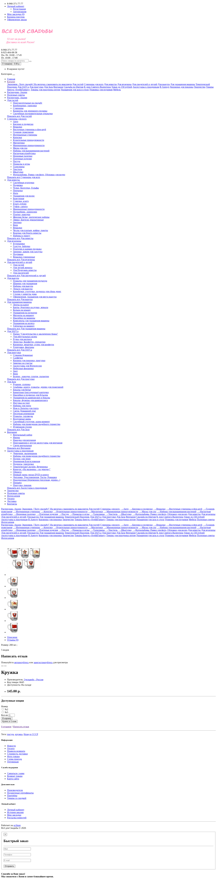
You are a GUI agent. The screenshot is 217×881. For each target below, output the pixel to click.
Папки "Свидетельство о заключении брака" (35, 334)
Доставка (11, 501)
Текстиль (17, 169)
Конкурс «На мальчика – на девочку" (31, 469)
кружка (18, 734)
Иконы (16, 437)
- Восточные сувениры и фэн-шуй (184, 509)
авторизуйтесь (21, 662)
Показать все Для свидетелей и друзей (26, 275)
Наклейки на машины (24, 318)
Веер (15, 225)
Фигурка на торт (21, 403)
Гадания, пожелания (23, 132)
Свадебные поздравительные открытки (33, 113)
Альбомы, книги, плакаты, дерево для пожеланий (38, 387)
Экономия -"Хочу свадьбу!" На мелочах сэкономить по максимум (55, 509)
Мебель (117, 89)
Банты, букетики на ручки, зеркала (30, 307)
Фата (15, 193)
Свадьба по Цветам (73, 87)
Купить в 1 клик (9, 721)
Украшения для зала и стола (75, 89)
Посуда (16, 161)
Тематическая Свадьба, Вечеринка (30, 466)
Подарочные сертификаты (20, 793)
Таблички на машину (24, 326)
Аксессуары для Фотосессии (27, 366)
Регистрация (19, 9)
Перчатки (18, 190)
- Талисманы (97, 514)
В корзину (6, 718)
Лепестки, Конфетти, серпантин (29, 342)
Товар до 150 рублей (121, 87)
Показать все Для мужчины (21, 259)
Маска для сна (20, 148)
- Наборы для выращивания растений (176, 511)
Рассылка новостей (16, 817)
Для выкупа (164, 84)
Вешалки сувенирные (24, 257)
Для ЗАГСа (23, 87)
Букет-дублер (19, 204)
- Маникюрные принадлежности (120, 511)
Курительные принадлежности (28, 140)
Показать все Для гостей (19, 116)
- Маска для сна (147, 511)
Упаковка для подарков (101, 89)
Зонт (15, 371)
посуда (10, 734)
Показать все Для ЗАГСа (19, 350)
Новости (11, 746)
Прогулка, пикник (22, 485)
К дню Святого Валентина (97, 87)
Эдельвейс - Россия (33, 679)
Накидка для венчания (24, 440)
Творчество (199, 87)
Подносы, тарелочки (23, 464)
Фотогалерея (13, 496)
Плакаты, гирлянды (23, 416)
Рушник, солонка (21, 384)
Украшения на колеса (23, 323)
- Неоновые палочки (24, 514)
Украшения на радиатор (25, 312)
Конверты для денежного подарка (30, 111)
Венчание (58, 87)
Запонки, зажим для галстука (27, 251)
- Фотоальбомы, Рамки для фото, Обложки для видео (159, 514)
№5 (6, 712)
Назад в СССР (31, 734)
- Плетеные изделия (47, 514)
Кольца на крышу (22, 310)
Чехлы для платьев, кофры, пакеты (30, 230)
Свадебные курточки (23, 182)
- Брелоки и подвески (141, 509)
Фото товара (13, 756)
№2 (6, 709)
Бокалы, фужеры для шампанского (30, 400)
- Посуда (63, 514)
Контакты (12, 504)
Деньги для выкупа (22, 289)
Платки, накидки (21, 214)
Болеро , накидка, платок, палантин (31, 376)
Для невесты (110, 84)
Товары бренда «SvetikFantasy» (90, 519)
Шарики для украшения (25, 283)
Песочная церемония (23, 413)
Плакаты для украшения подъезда (30, 281)
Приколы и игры (21, 164)
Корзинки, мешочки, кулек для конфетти (33, 344)
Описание (12, 637)
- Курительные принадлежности (70, 511)
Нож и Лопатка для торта (26, 408)
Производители (15, 790)
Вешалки (17, 127)
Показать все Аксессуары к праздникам (27, 488)
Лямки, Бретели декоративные (28, 219)
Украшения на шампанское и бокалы (31, 397)
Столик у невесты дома (25, 294)
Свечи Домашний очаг (24, 411)
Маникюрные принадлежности (29, 145)
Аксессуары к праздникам (146, 87)
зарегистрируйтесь (43, 662)
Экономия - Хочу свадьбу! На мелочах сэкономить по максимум (39, 84)
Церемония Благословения (26, 461)
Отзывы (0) (12, 640)
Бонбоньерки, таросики (25, 105)
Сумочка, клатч (21, 201)
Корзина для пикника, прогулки (29, 360)
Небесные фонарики (23, 368)
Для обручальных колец (25, 336)
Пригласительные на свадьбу (27, 103)
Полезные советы (16, 95)
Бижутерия (18, 198)
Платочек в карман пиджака (27, 249)
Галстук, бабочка (21, 246)
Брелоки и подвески (23, 124)
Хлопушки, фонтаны (23, 347)
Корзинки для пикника (181, 87)
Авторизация (19, 11)
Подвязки (18, 185)
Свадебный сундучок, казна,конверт (31, 421)
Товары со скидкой (16, 798)
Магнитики (19, 142)
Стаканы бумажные (23, 355)
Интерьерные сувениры (25, 135)
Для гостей (77, 84)
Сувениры (18, 108)
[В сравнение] (5, 665)
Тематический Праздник (77, 517)
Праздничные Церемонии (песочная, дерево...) (36, 480)
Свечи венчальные (22, 445)
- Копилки (47, 511)
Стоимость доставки (17, 754)
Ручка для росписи (22, 339)
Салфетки (18, 358)
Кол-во (4, 715)
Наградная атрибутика (24, 153)
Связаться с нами (15, 773)
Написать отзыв (21, 726)
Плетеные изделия (22, 158)
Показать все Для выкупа (20, 299)
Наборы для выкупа (23, 286)
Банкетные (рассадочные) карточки (31, 392)
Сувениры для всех (93, 84)
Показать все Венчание (19, 448)
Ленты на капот (21, 304)
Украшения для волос (24, 196)
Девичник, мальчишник (25, 453)
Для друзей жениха (22, 267)
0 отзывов (6, 726)
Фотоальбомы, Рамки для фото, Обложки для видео (39, 174)
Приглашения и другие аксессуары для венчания (37, 443)
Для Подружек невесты (25, 270)
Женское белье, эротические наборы (31, 217)
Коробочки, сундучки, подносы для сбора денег (37, 291)
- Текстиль (111, 514)
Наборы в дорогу (21, 235)
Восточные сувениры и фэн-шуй (29, 129)
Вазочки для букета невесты (27, 233)
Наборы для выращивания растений (31, 150)
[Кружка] (24, 574)
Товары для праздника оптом (45, 89)
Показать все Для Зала (18, 429)
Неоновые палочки (22, 156)
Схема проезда (14, 759)
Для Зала (48, 87)
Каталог (11, 81)
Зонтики (17, 222)
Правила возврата (16, 751)
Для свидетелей (21, 273)
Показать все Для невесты (20, 238)
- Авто (124, 509)
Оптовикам (13, 761)
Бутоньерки (19, 243)
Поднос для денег (22, 458)
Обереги (17, 472)
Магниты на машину (23, 315)
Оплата (10, 498)
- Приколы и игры (79, 514)
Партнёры (12, 795)
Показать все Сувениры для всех (23, 177)
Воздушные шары (22, 419)
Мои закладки (14, 815)
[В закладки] (2, 665)
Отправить (9, 866)
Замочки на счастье (22, 363)
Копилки (17, 137)
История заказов (15, 812)
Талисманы (19, 166)
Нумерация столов (22, 427)
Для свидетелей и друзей (144, 84)
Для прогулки (36, 87)
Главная (11, 79)
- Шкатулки (125, 514)
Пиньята (17, 482)
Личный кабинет (15, 809)
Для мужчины (124, 84)
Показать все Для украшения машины (26, 328)
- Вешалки (159, 509)
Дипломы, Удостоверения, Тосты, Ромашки (35, 477)
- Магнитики (95, 511)
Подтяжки (18, 254)
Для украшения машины (182, 84)
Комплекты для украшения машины (31, 320)
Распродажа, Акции (17, 92)
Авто (15, 121)
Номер (4, 706)
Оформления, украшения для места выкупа (35, 296)
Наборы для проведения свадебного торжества (36, 424)
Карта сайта (13, 778)
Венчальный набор (22, 435)
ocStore (17, 825)
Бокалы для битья (22, 389)
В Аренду (165, 87)
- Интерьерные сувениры (26, 511)
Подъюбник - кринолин (25, 212)
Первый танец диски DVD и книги (31, 474)
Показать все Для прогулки (21, 379)
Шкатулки (18, 172)
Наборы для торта (22, 405)
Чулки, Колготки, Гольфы (26, 188)
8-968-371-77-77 (9, 51)
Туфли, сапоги (20, 206)
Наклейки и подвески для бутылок (30, 395)
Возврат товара (14, 776)
